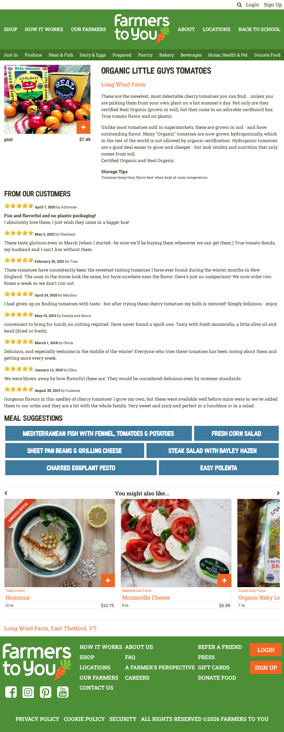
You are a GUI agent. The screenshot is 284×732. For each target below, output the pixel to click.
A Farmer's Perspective (160, 667)
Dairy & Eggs (93, 55)
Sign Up (273, 4)
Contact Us (96, 687)
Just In (10, 55)
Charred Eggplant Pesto (81, 468)
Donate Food (267, 55)
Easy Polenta (218, 468)
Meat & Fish (61, 55)
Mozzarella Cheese (146, 597)
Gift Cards (214, 667)
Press (206, 657)
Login (252, 4)
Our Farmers (88, 29)
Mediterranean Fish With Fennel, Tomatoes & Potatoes (98, 433)
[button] (59, 494)
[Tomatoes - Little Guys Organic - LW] (47, 99)
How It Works (44, 29)
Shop (10, 29)
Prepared (122, 55)
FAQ (130, 657)
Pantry (145, 55)
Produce (33, 55)
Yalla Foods (15, 590)
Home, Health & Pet (228, 55)
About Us (139, 646)
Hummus (18, 597)
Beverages (191, 55)
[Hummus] (59, 543)
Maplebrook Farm (136, 590)
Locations (216, 29)
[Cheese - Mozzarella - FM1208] (176, 543)
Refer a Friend (220, 646)
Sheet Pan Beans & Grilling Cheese (74, 450)
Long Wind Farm (123, 84)
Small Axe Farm (252, 590)
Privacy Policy (37, 718)
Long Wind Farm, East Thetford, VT (50, 628)
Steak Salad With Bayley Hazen (212, 450)
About (186, 29)
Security (122, 718)
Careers (137, 677)
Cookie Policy (84, 718)
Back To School (259, 29)
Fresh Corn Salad (236, 433)
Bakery (166, 55)
